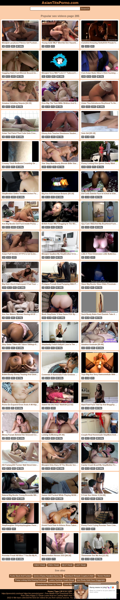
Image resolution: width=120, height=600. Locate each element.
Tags (56, 591)
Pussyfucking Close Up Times (48, 584)
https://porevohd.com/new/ (12, 593)
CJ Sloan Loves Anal (44, 596)
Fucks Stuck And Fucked (20, 576)
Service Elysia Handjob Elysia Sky (48, 576)
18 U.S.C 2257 (66, 591)
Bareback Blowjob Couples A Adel (79, 576)
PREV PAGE (53, 565)
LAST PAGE (80, 565)
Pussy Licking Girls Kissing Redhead (30, 580)
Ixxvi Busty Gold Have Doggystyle (91, 580)
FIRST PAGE (39, 565)
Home (50, 591)
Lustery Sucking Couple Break (61, 580)
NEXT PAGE (67, 565)
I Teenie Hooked (103, 576)
